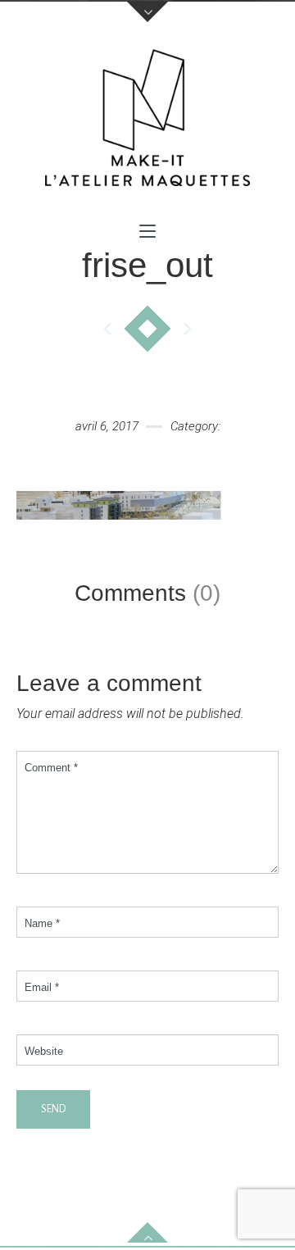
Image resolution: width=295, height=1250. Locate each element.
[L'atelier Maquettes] (147, 122)
